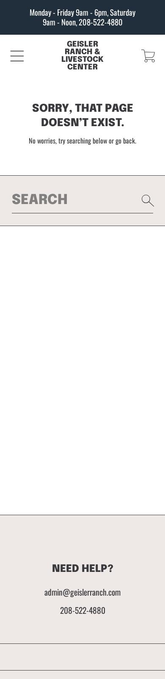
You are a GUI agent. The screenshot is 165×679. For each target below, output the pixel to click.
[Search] (148, 200)
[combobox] (83, 200)
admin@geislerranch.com (82, 592)
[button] (17, 55)
